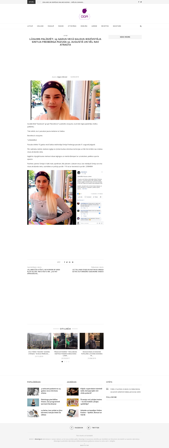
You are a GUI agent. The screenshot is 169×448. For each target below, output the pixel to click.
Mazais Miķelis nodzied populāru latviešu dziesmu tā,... (91, 354)
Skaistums (117, 26)
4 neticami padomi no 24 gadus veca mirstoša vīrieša (51, 391)
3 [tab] (66, 361)
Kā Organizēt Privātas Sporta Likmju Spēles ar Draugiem (64, 2)
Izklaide (40, 26)
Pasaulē (51, 26)
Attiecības (72, 26)
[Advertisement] (65, 61)
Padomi (61, 26)
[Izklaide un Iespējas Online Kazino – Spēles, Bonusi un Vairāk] (73, 413)
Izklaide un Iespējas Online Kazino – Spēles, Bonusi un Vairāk (91, 412)
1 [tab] (62, 361)
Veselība (84, 26)
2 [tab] (64, 361)
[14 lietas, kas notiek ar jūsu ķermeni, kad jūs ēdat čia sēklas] (33, 413)
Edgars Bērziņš (62, 77)
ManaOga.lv (38, 439)
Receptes (105, 26)
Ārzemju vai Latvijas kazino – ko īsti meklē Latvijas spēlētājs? (91, 402)
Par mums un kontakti (84, 436)
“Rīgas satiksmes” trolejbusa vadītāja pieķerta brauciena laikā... (65, 354)
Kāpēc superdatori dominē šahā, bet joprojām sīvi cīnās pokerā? (91, 391)
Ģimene (94, 26)
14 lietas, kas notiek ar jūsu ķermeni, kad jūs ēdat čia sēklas (51, 412)
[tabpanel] (39, 345)
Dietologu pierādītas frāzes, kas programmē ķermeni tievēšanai (50, 402)
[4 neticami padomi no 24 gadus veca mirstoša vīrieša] (33, 392)
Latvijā (30, 26)
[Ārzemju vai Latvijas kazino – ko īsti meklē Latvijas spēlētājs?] (73, 402)
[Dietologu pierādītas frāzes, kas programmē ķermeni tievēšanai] (33, 402)
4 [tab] (68, 361)
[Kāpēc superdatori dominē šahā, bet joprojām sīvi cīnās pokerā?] (73, 392)
